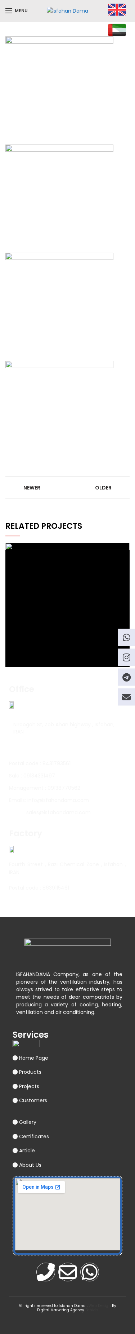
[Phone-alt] (45, 1272)
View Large (124, 548)
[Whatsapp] (89, 1272)
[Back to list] (67, 487)
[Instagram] (126, 657)
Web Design (100, 1305)
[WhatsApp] (126, 637)
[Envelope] (67, 1272)
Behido (91, 1310)
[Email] (126, 696)
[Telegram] (126, 677)
